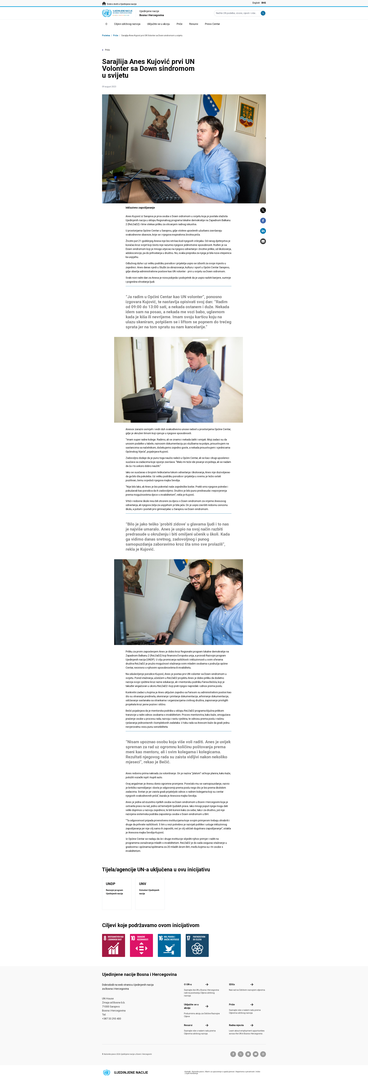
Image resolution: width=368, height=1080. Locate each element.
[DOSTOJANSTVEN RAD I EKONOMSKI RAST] (114, 945)
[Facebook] (263, 220)
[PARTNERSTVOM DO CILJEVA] (198, 945)
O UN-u (188, 984)
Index (258, 1072)
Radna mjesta (236, 1025)
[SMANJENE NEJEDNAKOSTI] (142, 945)
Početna (106, 35)
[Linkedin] (263, 231)
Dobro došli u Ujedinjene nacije (122, 4)
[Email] (263, 241)
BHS (263, 2)
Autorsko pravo (198, 1072)
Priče (115, 35)
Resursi (188, 1025)
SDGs (232, 984)
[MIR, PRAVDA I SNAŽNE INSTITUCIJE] (170, 945)
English (256, 2)
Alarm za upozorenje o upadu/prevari (219, 1072)
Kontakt (188, 1072)
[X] (263, 210)
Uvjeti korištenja (191, 1073)
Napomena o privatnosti (245, 1072)
